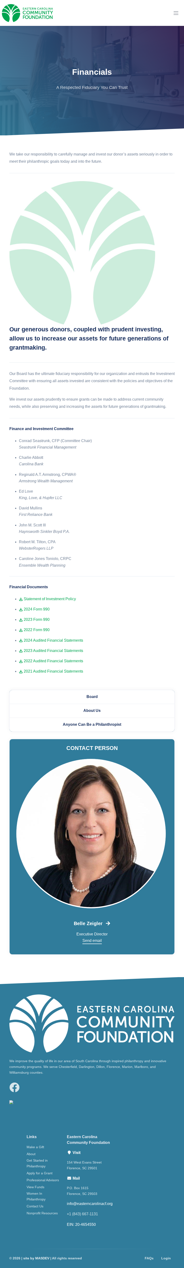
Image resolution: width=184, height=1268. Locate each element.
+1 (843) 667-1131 (82, 1214)
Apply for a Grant (39, 1173)
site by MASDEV (36, 1258)
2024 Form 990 (36, 609)
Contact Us (35, 1206)
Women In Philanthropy (36, 1196)
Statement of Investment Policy (49, 599)
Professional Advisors (43, 1180)
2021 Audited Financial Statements (53, 671)
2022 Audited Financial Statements (53, 661)
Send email (92, 941)
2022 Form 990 (36, 630)
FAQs (149, 1258)
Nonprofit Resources (42, 1213)
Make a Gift (35, 1147)
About (31, 1154)
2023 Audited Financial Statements (53, 651)
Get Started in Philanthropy (37, 1163)
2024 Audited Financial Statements (53, 640)
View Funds (35, 1187)
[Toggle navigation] (176, 13)
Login (166, 1258)
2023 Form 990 (36, 619)
